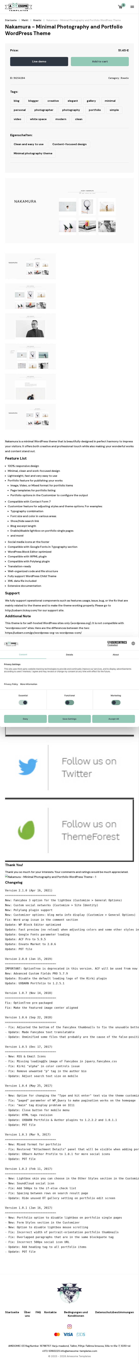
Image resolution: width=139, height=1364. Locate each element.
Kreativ (37, 20)
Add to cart (100, 61)
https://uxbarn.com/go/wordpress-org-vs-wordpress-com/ (43, 633)
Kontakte (50, 1312)
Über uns (27, 1314)
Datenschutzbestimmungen (114, 1312)
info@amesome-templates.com (79, 1350)
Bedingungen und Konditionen (76, 1314)
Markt (25, 20)
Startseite (11, 20)
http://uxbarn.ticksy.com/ (21, 610)
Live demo (39, 61)
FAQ (38, 1312)
